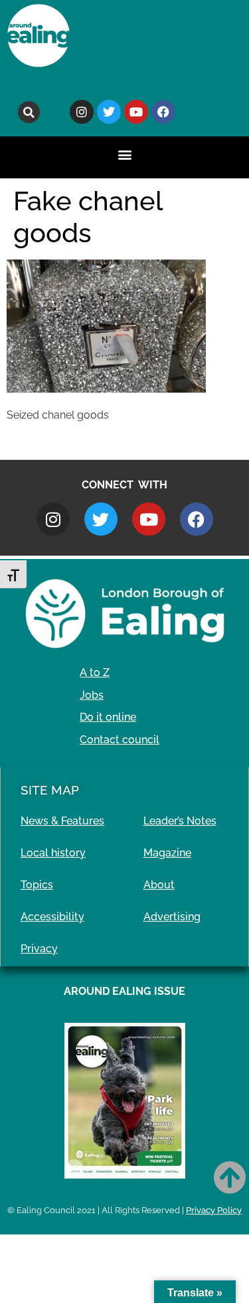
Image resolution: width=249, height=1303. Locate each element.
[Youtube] (136, 112)
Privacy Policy (214, 1210)
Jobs (92, 695)
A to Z (95, 672)
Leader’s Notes (179, 821)
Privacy (39, 948)
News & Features (62, 821)
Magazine (167, 852)
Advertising (172, 916)
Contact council (119, 739)
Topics (37, 884)
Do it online (108, 717)
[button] (29, 112)
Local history (53, 852)
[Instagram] (82, 112)
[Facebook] (163, 112)
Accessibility (52, 916)
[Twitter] (109, 112)
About (159, 884)
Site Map (50, 790)
